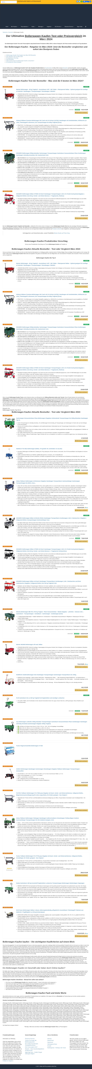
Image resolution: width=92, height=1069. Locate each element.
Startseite (5, 32)
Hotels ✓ (33, 26)
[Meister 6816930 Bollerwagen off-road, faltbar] (9, 649)
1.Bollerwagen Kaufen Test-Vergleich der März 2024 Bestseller (21, 55)
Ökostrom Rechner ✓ (69, 26)
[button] (18, 27)
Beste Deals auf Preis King (62, 233)
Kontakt (49, 1046)
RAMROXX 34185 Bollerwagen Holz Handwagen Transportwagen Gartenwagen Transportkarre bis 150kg (46, 674)
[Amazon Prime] (86, 507)
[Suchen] (86, 27)
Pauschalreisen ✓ (25, 26)
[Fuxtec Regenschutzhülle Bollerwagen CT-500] (9, 750)
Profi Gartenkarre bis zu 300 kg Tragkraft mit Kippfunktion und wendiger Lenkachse (40, 698)
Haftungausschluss (52, 1044)
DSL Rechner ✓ (58, 26)
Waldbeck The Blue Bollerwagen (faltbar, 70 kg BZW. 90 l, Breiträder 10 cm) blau (39, 448)
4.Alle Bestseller (10, 59)
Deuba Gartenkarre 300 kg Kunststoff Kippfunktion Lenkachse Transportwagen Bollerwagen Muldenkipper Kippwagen (50, 883)
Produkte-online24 (56, 228)
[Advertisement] (46, 14)
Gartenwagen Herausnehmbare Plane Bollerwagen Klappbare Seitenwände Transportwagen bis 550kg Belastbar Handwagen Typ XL (52, 419)
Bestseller (65, 67)
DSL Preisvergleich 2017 (31, 1047)
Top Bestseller (48, 67)
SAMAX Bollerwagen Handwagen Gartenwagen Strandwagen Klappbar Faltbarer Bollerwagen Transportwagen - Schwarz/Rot (48, 770)
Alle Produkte (14, 26)
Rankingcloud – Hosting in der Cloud (56, 1047)
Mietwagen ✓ (41, 26)
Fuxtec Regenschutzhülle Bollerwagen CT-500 (29, 745)
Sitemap (49, 1038)
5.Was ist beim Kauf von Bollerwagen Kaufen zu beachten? (20, 60)
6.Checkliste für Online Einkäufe (13, 62)
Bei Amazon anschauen (82, 112)
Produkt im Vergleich (8, 1060)
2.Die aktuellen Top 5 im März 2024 (14, 56)
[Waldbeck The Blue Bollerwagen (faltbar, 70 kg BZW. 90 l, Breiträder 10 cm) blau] (9, 453)
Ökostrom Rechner (30, 1038)
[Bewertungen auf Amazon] (9, 868)
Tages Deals (79, 26)
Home (7, 26)
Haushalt (10, 32)
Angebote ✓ (49, 26)
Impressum (50, 1042)
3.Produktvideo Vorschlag (12, 58)
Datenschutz (50, 1040)
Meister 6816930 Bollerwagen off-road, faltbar (29, 644)
